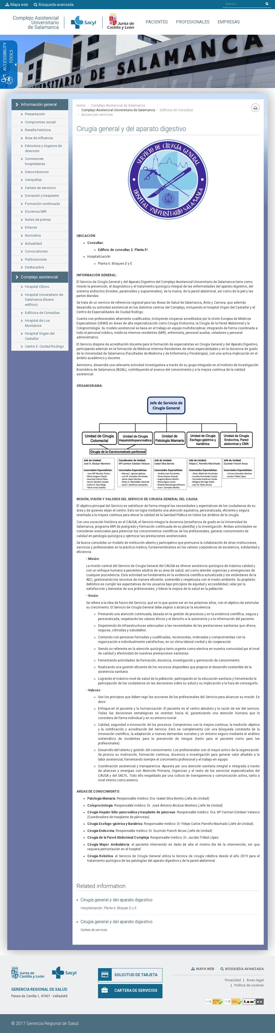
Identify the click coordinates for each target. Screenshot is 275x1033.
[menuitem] (157, 22)
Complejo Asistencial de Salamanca (118, 105)
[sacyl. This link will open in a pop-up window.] (64, 972)
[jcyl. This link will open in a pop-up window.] (27, 972)
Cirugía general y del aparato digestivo (117, 899)
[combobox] (243, 4)
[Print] (255, 107)
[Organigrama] (168, 444)
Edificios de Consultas (176, 110)
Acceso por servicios (97, 115)
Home (81, 105)
